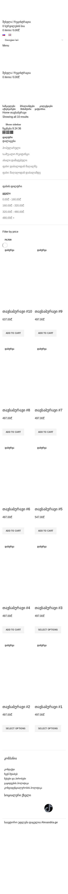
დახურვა (9, 250)
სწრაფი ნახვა (6, 341)
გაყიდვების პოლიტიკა (16, 783)
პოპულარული (11, 148)
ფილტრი (7, 137)
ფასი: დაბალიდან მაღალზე (19, 166)
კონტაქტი (9, 769)
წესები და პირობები (15, 778)
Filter (8, 240)
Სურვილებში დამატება (6, 325)
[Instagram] (28, 808)
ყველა (6, 193)
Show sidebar (13, 124)
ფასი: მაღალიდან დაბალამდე (21, 172)
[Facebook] (8, 808)
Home (6, 112)
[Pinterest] (38, 808)
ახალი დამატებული (14, 160)
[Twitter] (18, 808)
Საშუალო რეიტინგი (15, 154)
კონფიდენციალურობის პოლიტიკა (23, 788)
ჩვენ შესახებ (10, 774)
